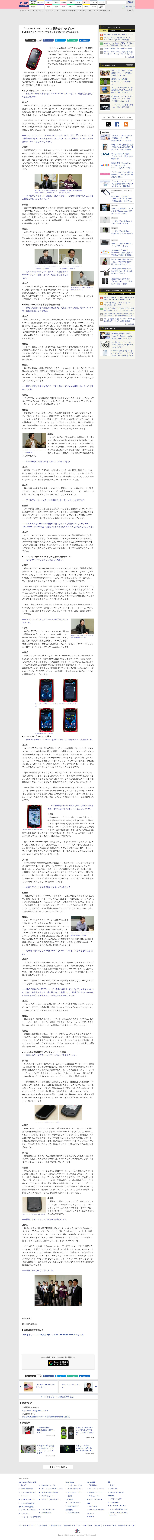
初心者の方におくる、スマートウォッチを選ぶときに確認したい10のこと (122, 344)
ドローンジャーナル (27, 1499)
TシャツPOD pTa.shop (118, 1505)
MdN (88, 1503)
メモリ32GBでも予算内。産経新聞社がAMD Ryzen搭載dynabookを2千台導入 (122, 90)
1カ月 (131, 31)
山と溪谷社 (69, 1499)
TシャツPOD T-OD (74, 1492)
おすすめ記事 (110, 329)
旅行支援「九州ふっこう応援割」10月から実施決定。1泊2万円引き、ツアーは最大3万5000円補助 (119, 310)
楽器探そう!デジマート (75, 1489)
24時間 (112, 31)
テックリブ (90, 1513)
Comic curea (114, 1489)
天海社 (112, 1485)
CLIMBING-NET (73, 1506)
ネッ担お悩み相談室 (27, 1503)
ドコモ (22, 10)
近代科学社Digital (73, 1513)
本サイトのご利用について (27, 1525)
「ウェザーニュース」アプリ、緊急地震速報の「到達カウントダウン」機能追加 (122, 183)
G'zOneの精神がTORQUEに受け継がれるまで (45, 1430)
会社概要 (97, 1525)
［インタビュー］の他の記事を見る (58, 1397)
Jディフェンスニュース (96, 1489)
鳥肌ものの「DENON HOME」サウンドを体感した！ (121, 81)
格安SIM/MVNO (104, 10)
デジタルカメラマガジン (29, 1510)
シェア (50, 40)
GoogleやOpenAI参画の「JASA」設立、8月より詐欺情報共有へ (122, 156)
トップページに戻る (58, 1467)
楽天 (63, 10)
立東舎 (70, 1496)
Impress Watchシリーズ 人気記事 (118, 291)
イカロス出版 (91, 1482)
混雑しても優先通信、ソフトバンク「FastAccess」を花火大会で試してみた (122, 211)
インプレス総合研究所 (28, 1492)
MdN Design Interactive (96, 1510)
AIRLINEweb (93, 1485)
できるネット (25, 1513)
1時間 (104, 31)
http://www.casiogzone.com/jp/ (35, 1411)
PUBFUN (111, 1496)
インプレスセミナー (48, 1496)
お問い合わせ (42, 1525)
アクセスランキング (112, 27)
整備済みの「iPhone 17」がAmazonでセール (118, 34)
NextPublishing (46, 1513)
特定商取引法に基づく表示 (127, 1525)
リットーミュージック (75, 1485)
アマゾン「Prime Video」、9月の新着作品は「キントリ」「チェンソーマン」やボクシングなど (119, 54)
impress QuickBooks (116, 1492)
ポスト (32, 40)
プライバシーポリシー (85, 1525)
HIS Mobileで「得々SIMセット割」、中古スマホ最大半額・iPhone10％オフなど (122, 261)
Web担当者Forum (27, 1489)
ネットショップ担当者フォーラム (52, 1489)
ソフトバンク (37, 10)
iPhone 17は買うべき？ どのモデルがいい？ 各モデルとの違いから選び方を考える (122, 353)
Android (82, 10)
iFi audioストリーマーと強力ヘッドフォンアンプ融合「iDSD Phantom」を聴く (122, 98)
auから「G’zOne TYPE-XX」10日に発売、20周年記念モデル (84, 1448)
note (74, 40)
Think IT (23, 1485)
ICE (109, 1482)
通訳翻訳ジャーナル (95, 1492)
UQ (58, 10)
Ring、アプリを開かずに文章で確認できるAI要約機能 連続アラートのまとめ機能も (122, 147)
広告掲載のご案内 (55, 1525)
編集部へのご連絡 (69, 1525)
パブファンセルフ (116, 1499)
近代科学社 (69, 1510)
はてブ (62, 40)
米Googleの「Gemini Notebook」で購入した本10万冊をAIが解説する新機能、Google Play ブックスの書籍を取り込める (122, 255)
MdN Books (93, 1506)
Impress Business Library (50, 1492)
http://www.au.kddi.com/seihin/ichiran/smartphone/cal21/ (46, 1417)
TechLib (91, 1516)
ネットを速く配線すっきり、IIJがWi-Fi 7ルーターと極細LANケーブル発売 (122, 271)
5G (90, 10)
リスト (39, 40)
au (28, 10)
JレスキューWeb (94, 1496)
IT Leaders (24, 1496)
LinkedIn (85, 40)
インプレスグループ (109, 1525)
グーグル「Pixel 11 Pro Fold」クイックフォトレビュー (122, 233)
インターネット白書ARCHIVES (31, 1517)
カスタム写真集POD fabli (119, 1509)
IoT (95, 10)
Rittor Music (70, 1482)
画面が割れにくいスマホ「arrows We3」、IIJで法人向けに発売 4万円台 (121, 281)
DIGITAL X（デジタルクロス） (51, 1499)
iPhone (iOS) (72, 10)
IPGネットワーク (113, 1502)
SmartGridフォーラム (48, 1485)
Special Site (110, 65)
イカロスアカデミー (95, 1499)
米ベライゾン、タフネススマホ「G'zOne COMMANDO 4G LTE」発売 (53, 1335)
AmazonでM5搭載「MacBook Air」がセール (118, 48)
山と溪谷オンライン (74, 1502)
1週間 (122, 31)
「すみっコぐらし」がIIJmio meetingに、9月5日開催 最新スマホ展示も (122, 174)
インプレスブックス (48, 1509)
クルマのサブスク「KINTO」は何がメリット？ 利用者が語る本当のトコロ (122, 73)
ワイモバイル (49, 10)
